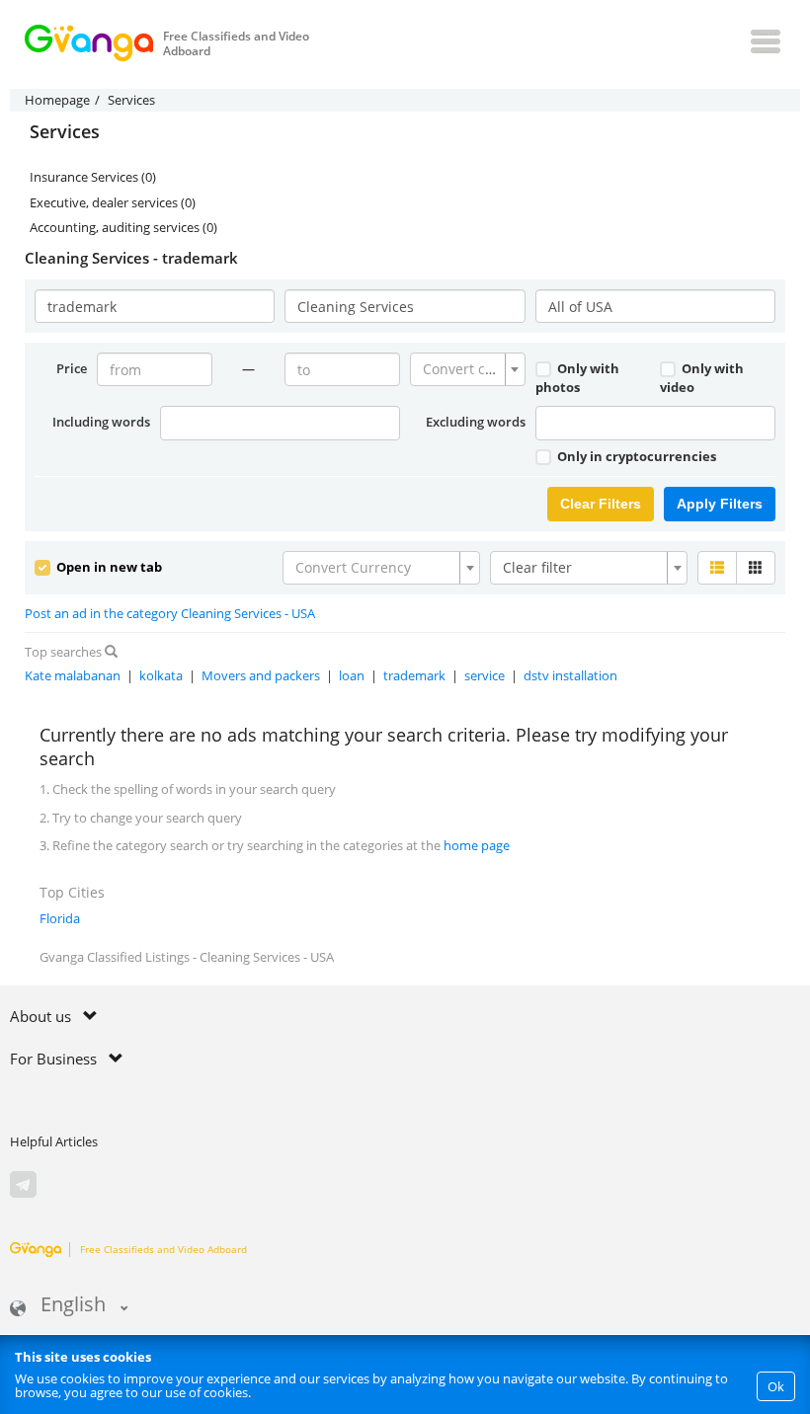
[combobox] (468, 369)
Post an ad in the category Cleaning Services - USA (170, 613)
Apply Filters (720, 503)
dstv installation (570, 675)
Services (65, 132)
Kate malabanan (73, 675)
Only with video (702, 377)
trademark (414, 675)
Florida (60, 918)
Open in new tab (107, 567)
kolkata (161, 675)
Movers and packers (261, 675)
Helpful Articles (54, 1141)
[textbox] (462, 369)
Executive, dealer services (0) (113, 202)
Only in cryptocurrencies (635, 456)
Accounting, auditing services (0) (123, 227)
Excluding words (476, 422)
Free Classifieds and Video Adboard (163, 1249)
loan (351, 675)
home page (477, 845)
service (484, 675)
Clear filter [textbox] (537, 567)
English (73, 1306)
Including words (101, 422)
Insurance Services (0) (93, 177)
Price (71, 368)
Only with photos (577, 377)
